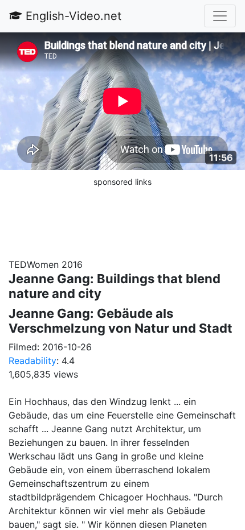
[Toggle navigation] (220, 16)
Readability (32, 360)
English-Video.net (71, 16)
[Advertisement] (122, 216)
